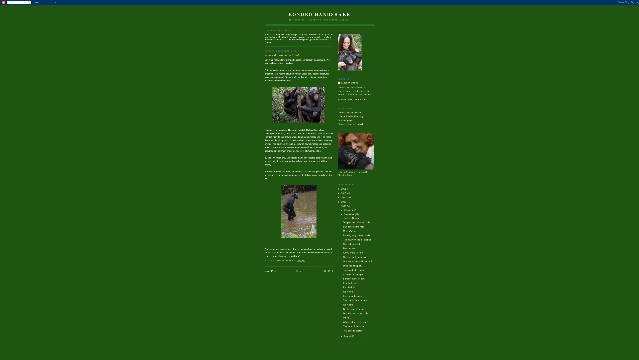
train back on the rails (353, 227)
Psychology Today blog (297, 34)
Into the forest (350, 283)
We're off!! (348, 305)
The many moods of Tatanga (357, 239)
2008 (344, 202)
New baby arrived (351, 244)
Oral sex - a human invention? (357, 261)
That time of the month (354, 326)
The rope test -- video (353, 270)
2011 (344, 189)
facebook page (345, 120)
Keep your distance (352, 296)
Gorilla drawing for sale (354, 309)
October (348, 210)
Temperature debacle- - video (357, 222)
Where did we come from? (355, 322)
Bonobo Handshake (319, 14)
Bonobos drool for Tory (354, 279)
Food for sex (349, 248)
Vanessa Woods (349, 83)
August (347, 336)
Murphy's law (349, 231)
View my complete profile (352, 99)
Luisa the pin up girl (352, 265)
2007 (344, 206)
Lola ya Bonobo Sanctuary (350, 116)
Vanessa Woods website (349, 112)
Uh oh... (347, 317)
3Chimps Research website (351, 124)
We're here (348, 291)
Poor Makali (349, 287)
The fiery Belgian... (352, 218)
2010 (344, 193)
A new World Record (353, 253)
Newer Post (270, 271)
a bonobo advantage (353, 274)
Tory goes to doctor (352, 331)
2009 (344, 197)
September (349, 214)
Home (299, 271)
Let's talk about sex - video (356, 313)
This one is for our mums (355, 300)
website (317, 37)
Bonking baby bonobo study (356, 235)
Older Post (327, 271)
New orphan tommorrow (354, 257)
